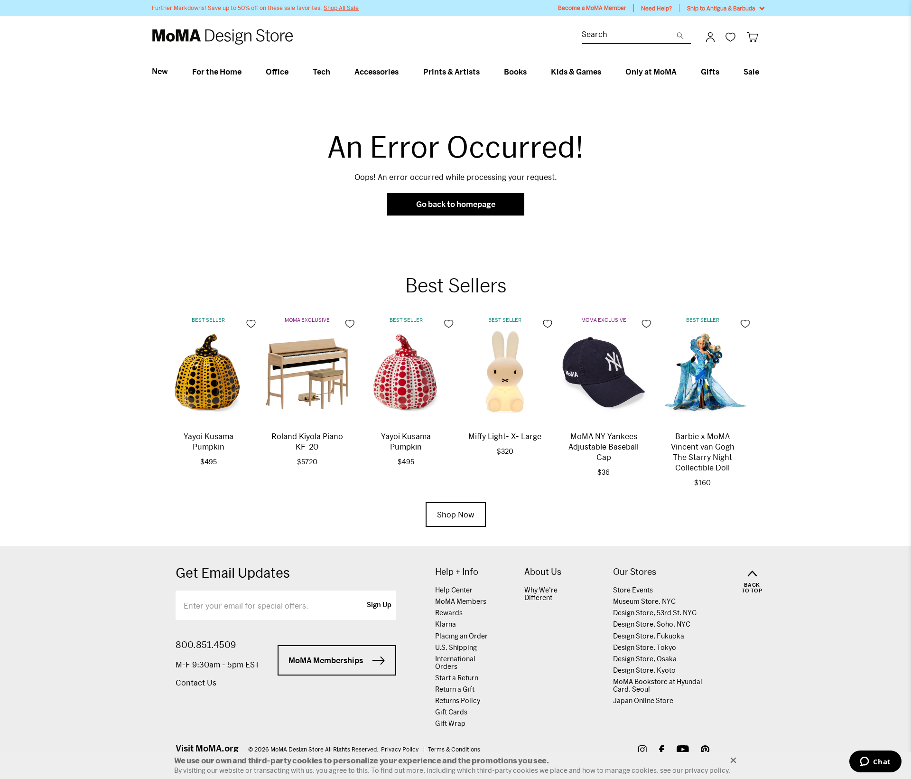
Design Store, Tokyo (644, 647)
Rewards (449, 613)
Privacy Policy (400, 749)
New (160, 71)
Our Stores (634, 572)
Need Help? (656, 8)
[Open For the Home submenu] (245, 71)
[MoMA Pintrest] (705, 751)
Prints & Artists (451, 71)
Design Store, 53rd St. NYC (655, 613)
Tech (321, 71)
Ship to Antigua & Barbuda (721, 8)
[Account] (710, 37)
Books (515, 71)
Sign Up (379, 605)
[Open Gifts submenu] (723, 71)
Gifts (710, 71)
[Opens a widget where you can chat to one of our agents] (875, 762)
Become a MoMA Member (592, 8)
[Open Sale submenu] (763, 71)
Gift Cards (451, 712)
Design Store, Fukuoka (648, 636)
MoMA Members (460, 601)
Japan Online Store (643, 700)
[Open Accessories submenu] (403, 71)
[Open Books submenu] (531, 71)
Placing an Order (461, 636)
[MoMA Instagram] (642, 751)
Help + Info (456, 572)
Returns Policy (457, 700)
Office (277, 71)
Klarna (445, 624)
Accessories (376, 71)
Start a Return (456, 678)
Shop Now (455, 514)
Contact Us (196, 682)
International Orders (455, 662)
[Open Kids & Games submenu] (605, 71)
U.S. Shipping (456, 647)
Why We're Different (541, 593)
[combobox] (629, 35)
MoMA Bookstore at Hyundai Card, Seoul (657, 685)
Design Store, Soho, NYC (651, 624)
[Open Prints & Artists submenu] (484, 71)
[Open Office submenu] (292, 71)
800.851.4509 (206, 644)
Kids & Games (576, 71)
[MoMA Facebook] (662, 751)
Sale (751, 71)
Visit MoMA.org (207, 748)
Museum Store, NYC (644, 601)
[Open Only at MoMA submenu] (681, 71)
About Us (542, 572)
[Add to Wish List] (251, 323)
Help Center (454, 590)
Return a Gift (454, 689)
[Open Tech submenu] (334, 71)
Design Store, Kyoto (644, 670)
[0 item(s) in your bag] (752, 37)
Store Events (633, 590)
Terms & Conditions (454, 749)
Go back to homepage (455, 203)
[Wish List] (730, 36)
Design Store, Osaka (645, 659)
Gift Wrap (450, 723)
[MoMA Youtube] (682, 751)
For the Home (217, 71)
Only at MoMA (651, 71)
